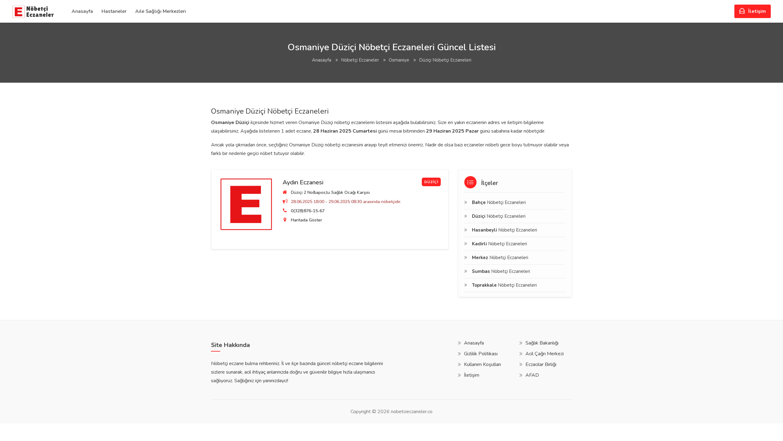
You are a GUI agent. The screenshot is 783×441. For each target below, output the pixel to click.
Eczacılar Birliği (540, 364)
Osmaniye (399, 60)
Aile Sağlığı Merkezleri (160, 11)
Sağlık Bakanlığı (541, 343)
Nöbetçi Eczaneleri (499, 202)
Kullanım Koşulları (482, 364)
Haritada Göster (306, 220)
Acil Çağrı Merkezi (544, 353)
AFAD (532, 375)
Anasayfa (82, 11)
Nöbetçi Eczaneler (360, 60)
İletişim (756, 11)
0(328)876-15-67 (308, 211)
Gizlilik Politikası (481, 353)
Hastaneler (114, 11)
